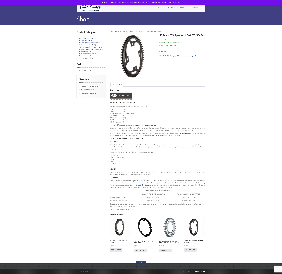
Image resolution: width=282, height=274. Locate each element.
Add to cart (116, 250)
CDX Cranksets (84, 51)
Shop (182, 8)
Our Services (170, 8)
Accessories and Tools (86, 38)
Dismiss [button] (177, 2)
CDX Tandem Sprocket (86, 54)
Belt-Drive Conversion (87, 90)
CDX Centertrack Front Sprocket (89, 47)
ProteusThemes (199, 271)
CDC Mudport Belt (85, 40)
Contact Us (194, 8)
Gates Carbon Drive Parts (88, 86)
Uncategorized (84, 56)
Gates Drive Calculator (183, 133)
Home (158, 8)
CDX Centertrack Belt (86, 45)
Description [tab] (117, 85)
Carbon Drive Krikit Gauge (140, 185)
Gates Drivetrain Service (88, 93)
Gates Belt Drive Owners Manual (144, 125)
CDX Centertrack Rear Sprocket (89, 49)
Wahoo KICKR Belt (85, 58)
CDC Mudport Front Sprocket (88, 43)
